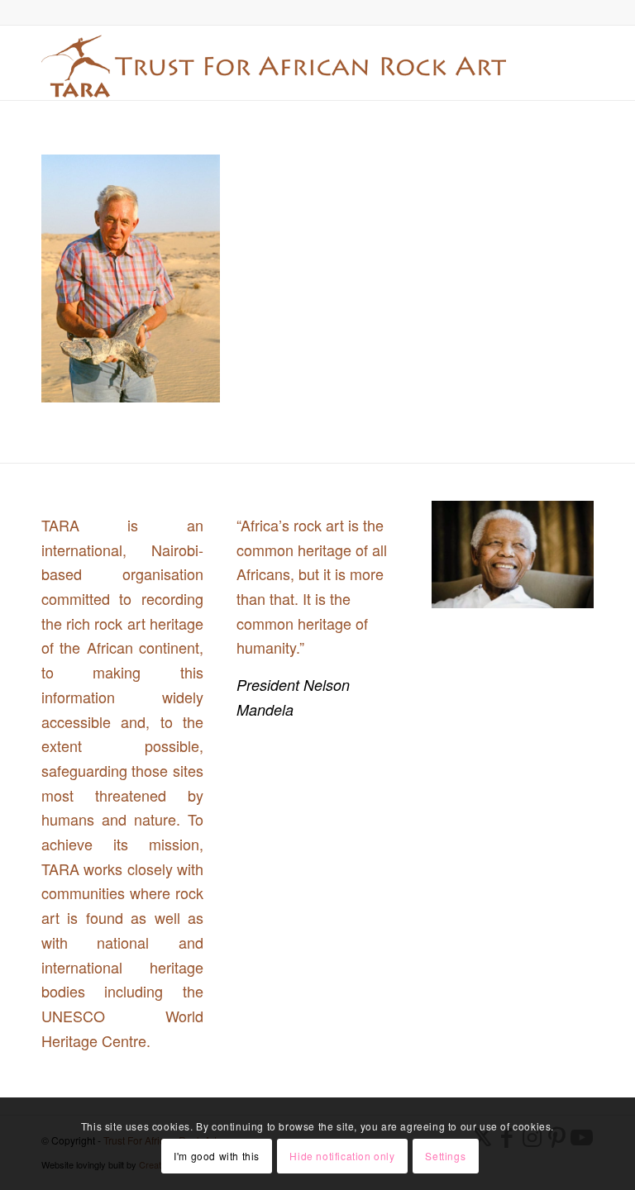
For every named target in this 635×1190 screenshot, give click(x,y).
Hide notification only (341, 1156)
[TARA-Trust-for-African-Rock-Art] (273, 63)
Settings (445, 1156)
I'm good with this (217, 1156)
